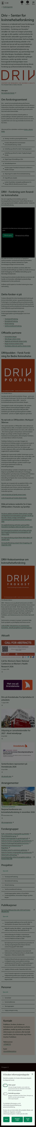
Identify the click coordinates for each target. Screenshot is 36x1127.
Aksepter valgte (17, 1119)
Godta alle (28, 1119)
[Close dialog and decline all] (32, 1074)
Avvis (6, 1119)
